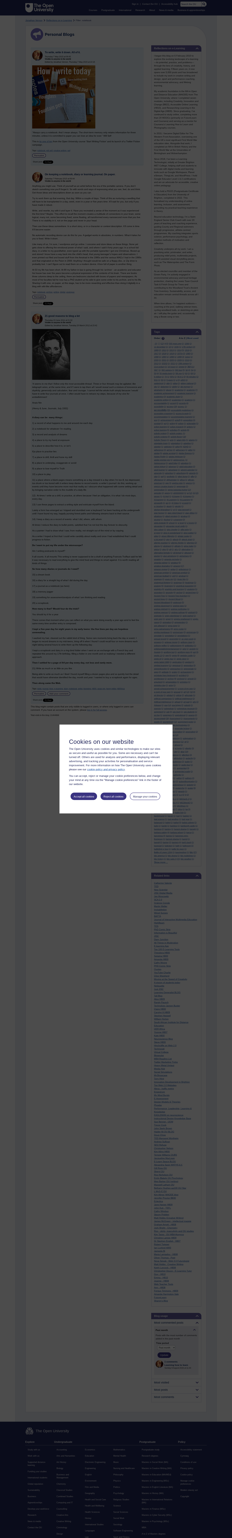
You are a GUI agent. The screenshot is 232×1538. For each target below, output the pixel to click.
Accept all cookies (84, 796)
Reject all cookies (113, 796)
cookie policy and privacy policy (106, 769)
